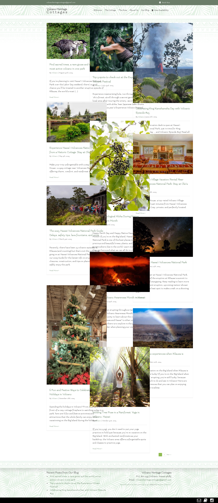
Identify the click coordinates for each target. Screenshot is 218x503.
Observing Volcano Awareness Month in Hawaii (119, 297)
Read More (54, 97)
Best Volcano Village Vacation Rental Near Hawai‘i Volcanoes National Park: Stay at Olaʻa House (162, 184)
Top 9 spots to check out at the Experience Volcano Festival (75, 485)
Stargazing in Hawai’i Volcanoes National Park (161, 262)
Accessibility (124, 484)
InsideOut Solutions (164, 484)
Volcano (55, 73)
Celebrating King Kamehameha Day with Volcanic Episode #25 (78, 492)
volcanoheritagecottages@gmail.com (61, 2)
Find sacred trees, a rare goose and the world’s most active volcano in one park (75, 478)
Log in (148, 484)
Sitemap (142, 484)
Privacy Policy (133, 484)
